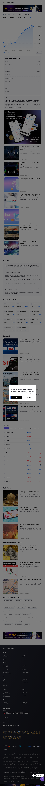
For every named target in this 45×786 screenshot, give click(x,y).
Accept (16, 397)
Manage (29, 397)
